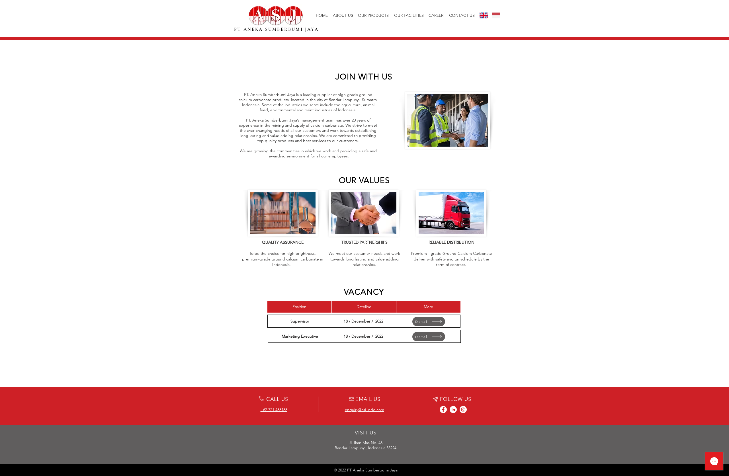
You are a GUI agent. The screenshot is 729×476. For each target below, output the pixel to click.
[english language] (484, 15)
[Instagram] (463, 409)
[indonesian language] (496, 15)
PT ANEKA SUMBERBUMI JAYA (276, 29)
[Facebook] (443, 409)
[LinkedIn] (453, 409)
